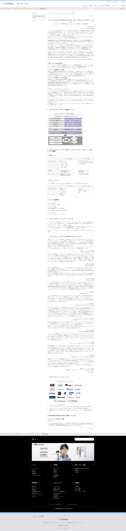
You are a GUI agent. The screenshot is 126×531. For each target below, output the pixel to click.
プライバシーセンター (55, 522)
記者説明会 (34, 473)
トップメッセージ (57, 486)
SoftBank (8, 3)
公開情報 (55, 477)
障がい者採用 (77, 489)
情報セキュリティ (47, 522)
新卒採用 (77, 486)
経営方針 (34, 486)
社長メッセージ (56, 468)
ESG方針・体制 (56, 488)
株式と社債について (36, 493)
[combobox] (83, 439)
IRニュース (34, 496)
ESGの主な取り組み (57, 493)
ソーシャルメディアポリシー (72, 504)
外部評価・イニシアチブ (58, 496)
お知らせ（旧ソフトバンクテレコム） (38, 20)
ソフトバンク (63, 519)
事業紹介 (55, 471)
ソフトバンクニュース (36, 475)
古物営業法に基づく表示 (71, 522)
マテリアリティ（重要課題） (59, 491)
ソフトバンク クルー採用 (80, 491)
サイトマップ (79, 522)
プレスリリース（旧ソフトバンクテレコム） (31, 8)
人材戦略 (77, 471)
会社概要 (55, 470)
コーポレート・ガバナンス (37, 494)
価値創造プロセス (57, 489)
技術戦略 (77, 470)
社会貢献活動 (56, 475)
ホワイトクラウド (51, 212)
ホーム (4, 8)
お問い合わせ (50, 420)
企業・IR (7, 8)
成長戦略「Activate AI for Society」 (82, 468)
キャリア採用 (77, 488)
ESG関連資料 (56, 494)
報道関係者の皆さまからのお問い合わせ (64, 508)
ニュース (20, 8)
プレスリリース (35, 468)
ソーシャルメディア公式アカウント (55, 504)
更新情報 (34, 471)
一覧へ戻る (91, 15)
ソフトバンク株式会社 (14, 8)
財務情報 (34, 489)
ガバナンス (55, 473)
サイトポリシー (63, 522)
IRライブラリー (35, 488)
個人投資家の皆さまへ (36, 491)
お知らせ (34, 470)
